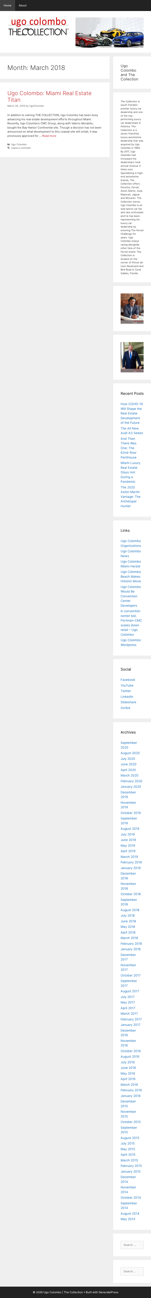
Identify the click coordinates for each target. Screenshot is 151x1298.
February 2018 (131, 943)
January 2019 (131, 868)
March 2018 (129, 938)
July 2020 (128, 759)
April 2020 (128, 770)
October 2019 (131, 813)
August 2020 (130, 753)
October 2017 (131, 975)
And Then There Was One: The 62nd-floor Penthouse (128, 448)
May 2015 (128, 1149)
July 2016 (128, 1062)
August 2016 (130, 1056)
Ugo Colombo (19, 144)
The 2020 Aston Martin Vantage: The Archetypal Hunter (131, 496)
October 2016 (131, 1051)
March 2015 (129, 1160)
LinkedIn (127, 696)
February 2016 (131, 1090)
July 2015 (128, 1143)
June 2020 (128, 764)
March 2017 (129, 1013)
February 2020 (131, 781)
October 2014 (131, 1197)
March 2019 (129, 857)
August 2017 (130, 991)
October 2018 (131, 894)
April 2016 (128, 1079)
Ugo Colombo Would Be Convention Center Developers (131, 596)
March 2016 (129, 1084)
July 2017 (128, 997)
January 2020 (131, 786)
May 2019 (128, 845)
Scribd (125, 708)
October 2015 (131, 1122)
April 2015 (128, 1154)
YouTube (127, 685)
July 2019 (128, 834)
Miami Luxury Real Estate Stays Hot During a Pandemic (130, 472)
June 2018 (128, 921)
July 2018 (128, 915)
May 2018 (128, 927)
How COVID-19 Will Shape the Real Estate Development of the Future (132, 413)
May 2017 (128, 1002)
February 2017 (131, 1019)
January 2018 (131, 949)
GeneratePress (108, 1292)
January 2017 (131, 1025)
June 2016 (128, 1068)
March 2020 (129, 775)
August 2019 (130, 829)
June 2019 (128, 840)
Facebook (128, 680)
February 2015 (131, 1166)
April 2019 (128, 851)
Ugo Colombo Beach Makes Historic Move (131, 576)
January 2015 (131, 1171)
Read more (49, 136)
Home (7, 5)
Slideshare (128, 702)
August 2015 (130, 1138)
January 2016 (131, 1096)
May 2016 (128, 1073)
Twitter (126, 691)
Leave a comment (21, 148)
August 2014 (130, 1213)
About (23, 5)
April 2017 (128, 1008)
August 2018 (130, 910)
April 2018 (128, 932)
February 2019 (131, 862)
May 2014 (128, 1219)
